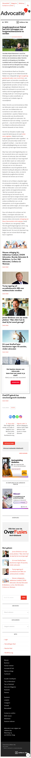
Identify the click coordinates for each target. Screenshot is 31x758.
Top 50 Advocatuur (9, 681)
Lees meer (5, 267)
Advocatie (15, 12)
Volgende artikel (21, 423)
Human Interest (8, 665)
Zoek (24, 597)
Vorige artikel (11, 423)
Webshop (21, 3)
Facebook (7, 697)
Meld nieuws (8, 716)
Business (6, 663)
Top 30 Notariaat (9, 684)
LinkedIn (6, 700)
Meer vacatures (23, 453)
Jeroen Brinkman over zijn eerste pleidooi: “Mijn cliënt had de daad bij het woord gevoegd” (14, 320)
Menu (6, 22)
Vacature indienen (9, 721)
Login (6, 639)
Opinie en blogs (8, 671)
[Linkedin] (13, 416)
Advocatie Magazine (10, 687)
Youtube (6, 705)
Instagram (7, 703)
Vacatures (7, 690)
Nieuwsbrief (5, 3)
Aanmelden (15, 382)
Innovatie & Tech (9, 668)
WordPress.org (8, 653)
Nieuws (13, 407)
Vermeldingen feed (10, 644)
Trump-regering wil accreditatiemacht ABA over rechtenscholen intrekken (13, 288)
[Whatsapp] (17, 416)
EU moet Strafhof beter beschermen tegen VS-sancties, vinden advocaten (14, 347)
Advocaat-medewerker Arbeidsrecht (13, 448)
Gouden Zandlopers (10, 679)
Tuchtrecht (7, 674)
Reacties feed (8, 648)
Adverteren (7, 718)
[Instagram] (20, 416)
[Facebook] (10, 416)
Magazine (14, 3)
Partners (6, 692)
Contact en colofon (8, 5)
